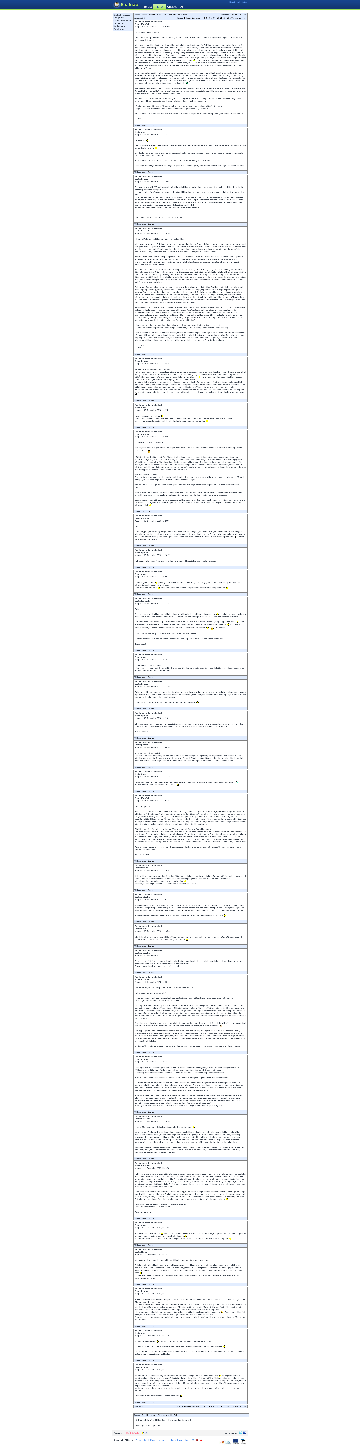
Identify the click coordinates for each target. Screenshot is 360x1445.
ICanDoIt (145, 24)
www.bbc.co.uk (141, 1132)
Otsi (185, 14)
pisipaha (145, 745)
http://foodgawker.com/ (214, 1072)
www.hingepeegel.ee (206, 829)
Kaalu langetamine (122, 20)
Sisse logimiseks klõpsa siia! (147, 1425)
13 (228, 18)
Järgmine (242, 14)
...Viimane (234, 18)
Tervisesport (119, 23)
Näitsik (144, 1252)
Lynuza (144, 179)
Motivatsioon (119, 26)
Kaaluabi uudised (121, 15)
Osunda (151, 125)
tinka (143, 407)
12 (224, 18)
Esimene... (196, 18)
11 (221, 18)
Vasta (144, 125)
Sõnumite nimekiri (165, 14)
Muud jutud (119, 29)
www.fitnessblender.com (146, 475)
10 (218, 18)
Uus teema (178, 14)
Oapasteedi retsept (213, 1070)
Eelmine (234, 14)
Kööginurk (118, 18)
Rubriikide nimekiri (149, 14)
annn (143, 132)
